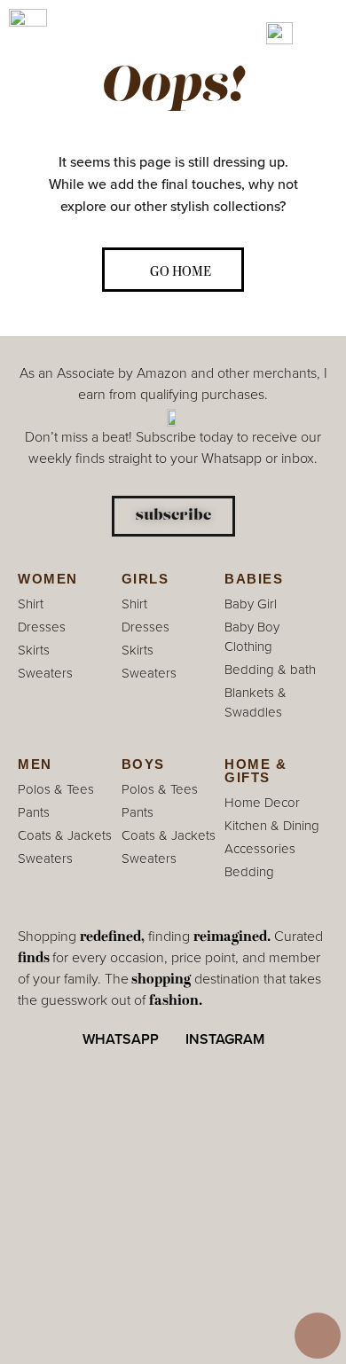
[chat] (318, 1336)
